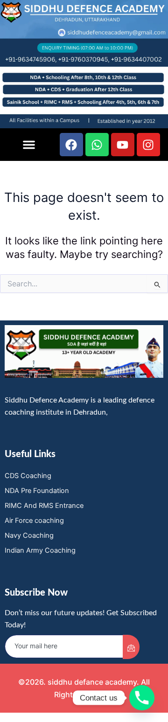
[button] (29, 144)
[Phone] (141, 697)
